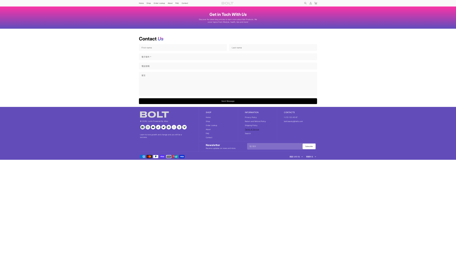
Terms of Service (252, 129)
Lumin (150, 121)
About (208, 129)
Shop (208, 121)
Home (208, 117)
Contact (209, 137)
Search (248, 133)
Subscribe (309, 146)
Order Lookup (211, 125)
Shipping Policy (251, 125)
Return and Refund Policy (255, 121)
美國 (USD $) (295, 157)
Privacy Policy (251, 117)
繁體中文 (309, 157)
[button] (305, 3)
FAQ (207, 133)
